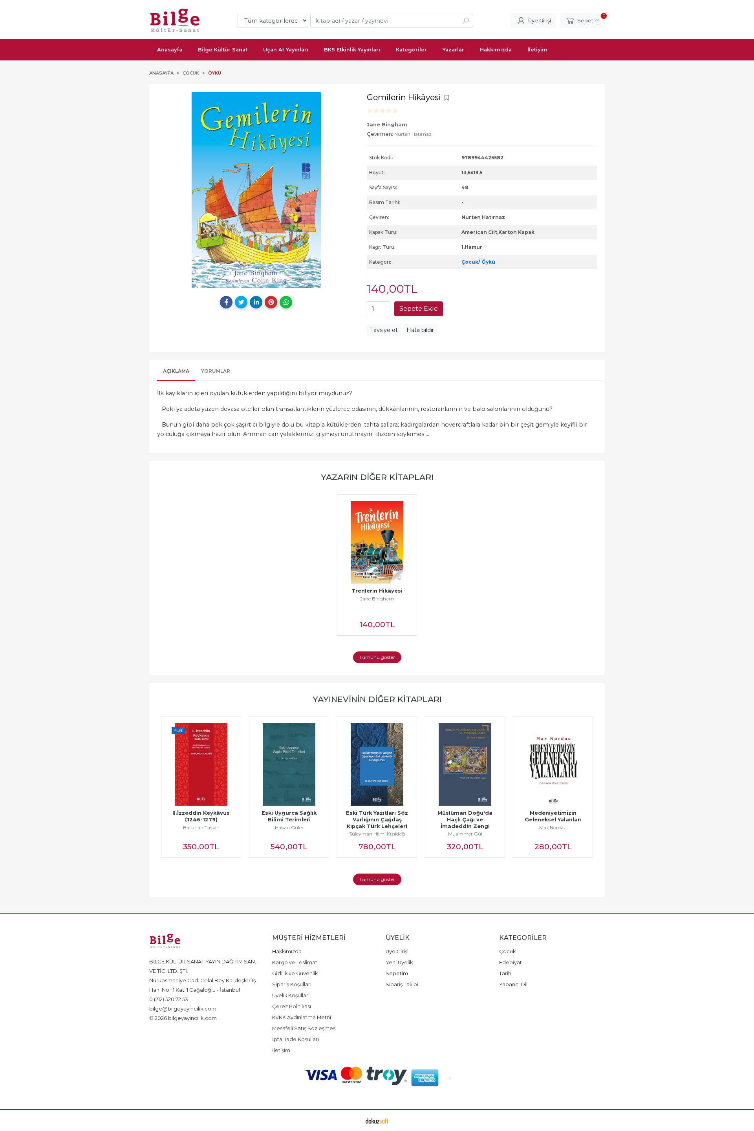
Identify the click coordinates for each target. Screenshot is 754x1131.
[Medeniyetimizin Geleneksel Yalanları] (553, 764)
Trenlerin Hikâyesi (377, 591)
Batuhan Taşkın (201, 827)
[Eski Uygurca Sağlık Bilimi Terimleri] (289, 764)
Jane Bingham (377, 599)
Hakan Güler (289, 827)
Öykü (488, 262)
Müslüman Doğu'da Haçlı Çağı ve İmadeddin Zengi (465, 819)
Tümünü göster (377, 657)
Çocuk (469, 262)
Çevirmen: (380, 134)
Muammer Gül (465, 834)
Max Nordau (553, 827)
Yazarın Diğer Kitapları (377, 477)
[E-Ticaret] (377, 1120)
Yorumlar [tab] (215, 371)
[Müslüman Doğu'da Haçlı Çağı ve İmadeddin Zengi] (465, 764)
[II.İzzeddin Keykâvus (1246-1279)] (201, 764)
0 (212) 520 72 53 (168, 999)
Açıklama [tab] (176, 371)
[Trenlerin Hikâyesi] (377, 542)
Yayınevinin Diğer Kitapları (377, 699)
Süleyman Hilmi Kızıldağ (377, 834)
